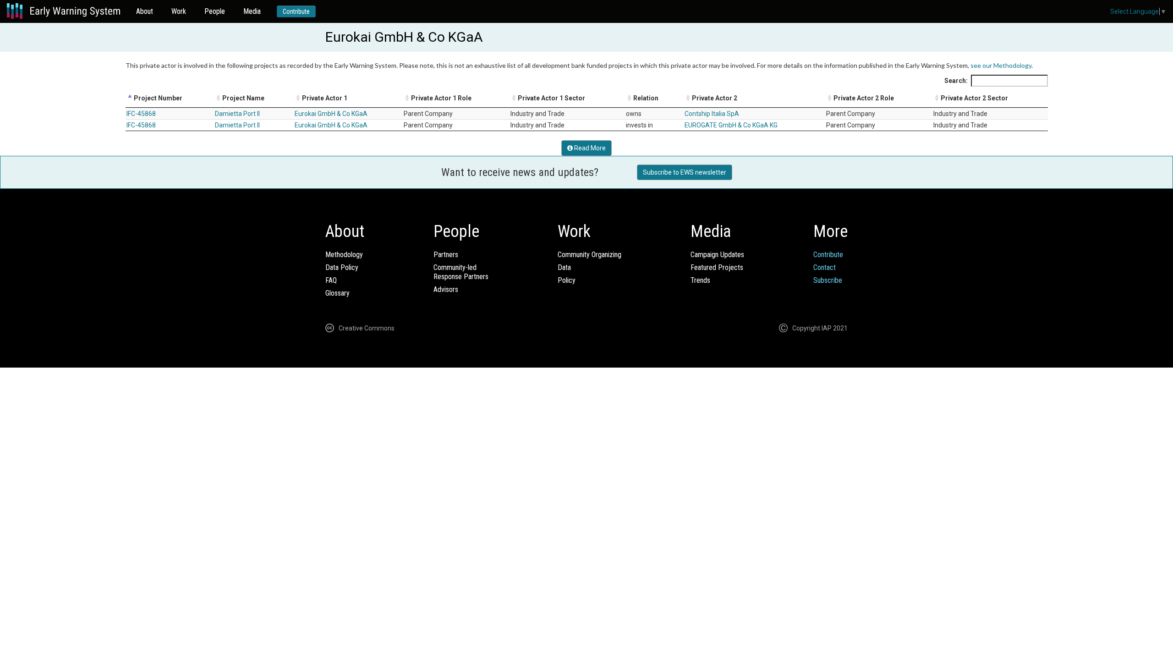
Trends (700, 280)
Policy (567, 280)
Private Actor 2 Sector (974, 98)
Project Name (243, 98)
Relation (645, 98)
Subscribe (827, 280)
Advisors (445, 289)
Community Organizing (589, 254)
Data (564, 267)
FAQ (331, 280)
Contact (824, 267)
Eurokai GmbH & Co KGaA (331, 113)
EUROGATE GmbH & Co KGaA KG (731, 125)
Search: (956, 80)
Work (178, 11)
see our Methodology (1000, 65)
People (214, 11)
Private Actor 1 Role (441, 98)
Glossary (337, 293)
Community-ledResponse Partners (460, 272)
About (144, 11)
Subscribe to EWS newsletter (684, 172)
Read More (589, 148)
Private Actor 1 (324, 98)
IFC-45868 (141, 113)
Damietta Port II (237, 113)
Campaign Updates (717, 254)
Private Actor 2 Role (863, 98)
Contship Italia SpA (712, 113)
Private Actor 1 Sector (551, 98)
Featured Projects (717, 267)
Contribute (296, 11)
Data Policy (341, 267)
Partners (445, 254)
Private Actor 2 (714, 98)
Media (252, 11)
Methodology (344, 254)
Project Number (158, 98)
